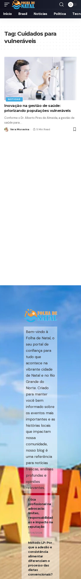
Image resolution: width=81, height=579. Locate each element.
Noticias (14, 99)
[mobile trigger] (8, 4)
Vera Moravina (19, 129)
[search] (61, 4)
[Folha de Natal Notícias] (23, 4)
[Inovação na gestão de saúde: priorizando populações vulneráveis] (40, 78)
